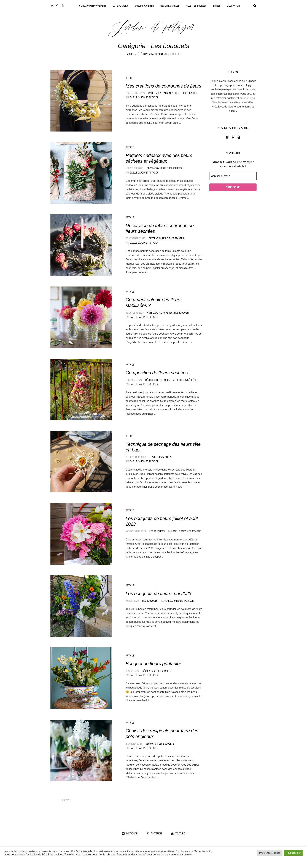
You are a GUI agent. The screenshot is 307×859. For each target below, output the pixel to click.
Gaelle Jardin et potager (144, 97)
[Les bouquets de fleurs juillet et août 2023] (81, 534)
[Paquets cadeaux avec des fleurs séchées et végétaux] (81, 173)
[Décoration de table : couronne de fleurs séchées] (81, 245)
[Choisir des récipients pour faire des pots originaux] (81, 750)
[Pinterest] (57, 6)
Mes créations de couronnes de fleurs (163, 86)
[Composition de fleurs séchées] (81, 389)
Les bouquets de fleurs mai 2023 (158, 593)
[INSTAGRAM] (51, 6)
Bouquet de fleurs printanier (153, 663)
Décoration (153, 168)
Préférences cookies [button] (269, 853)
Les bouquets (182, 312)
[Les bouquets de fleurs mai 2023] (81, 606)
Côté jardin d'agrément (150, 54)
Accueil (130, 54)
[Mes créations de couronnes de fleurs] (81, 101)
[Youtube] (62, 6)
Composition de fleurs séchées (157, 372)
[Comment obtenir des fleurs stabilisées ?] (81, 317)
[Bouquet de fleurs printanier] (81, 678)
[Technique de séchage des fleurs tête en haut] (81, 461)
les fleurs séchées (186, 93)
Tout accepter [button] (293, 853)
